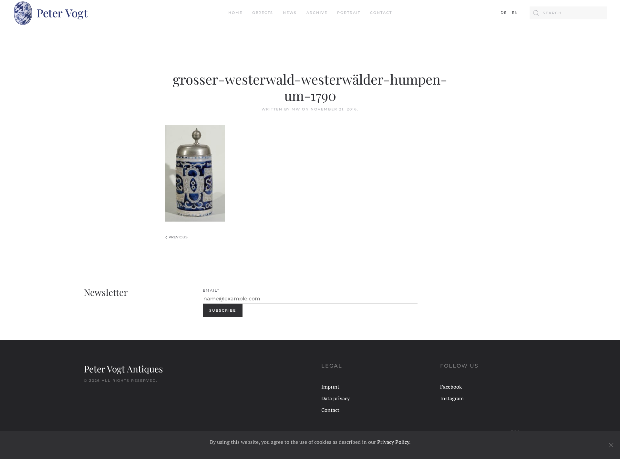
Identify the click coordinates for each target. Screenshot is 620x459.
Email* (211, 290)
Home (235, 12)
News (290, 12)
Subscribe (222, 310)
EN (515, 12)
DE (504, 12)
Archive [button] (316, 12)
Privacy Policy (393, 441)
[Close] (611, 445)
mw (296, 109)
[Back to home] (50, 13)
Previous (178, 237)
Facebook (451, 386)
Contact (381, 12)
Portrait (348, 12)
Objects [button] (262, 12)
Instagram (452, 398)
